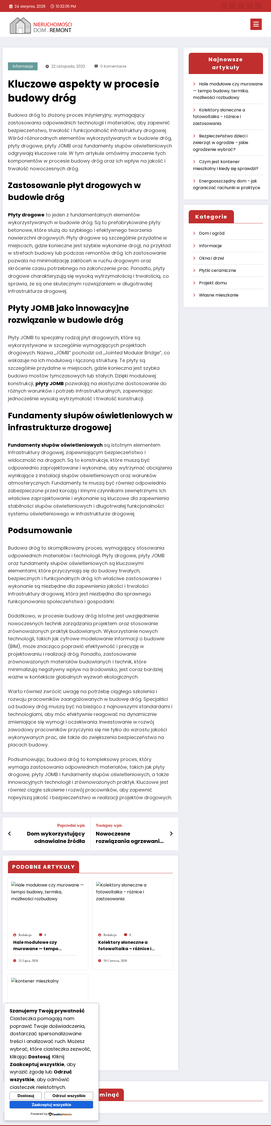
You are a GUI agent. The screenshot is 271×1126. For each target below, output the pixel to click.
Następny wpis (109, 825)
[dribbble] (241, 6)
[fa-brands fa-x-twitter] (232, 6)
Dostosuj (25, 1095)
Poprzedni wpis (71, 825)
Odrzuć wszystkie (68, 1095)
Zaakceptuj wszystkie (51, 1104)
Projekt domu (213, 283)
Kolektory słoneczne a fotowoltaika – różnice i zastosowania (124, 945)
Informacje (23, 66)
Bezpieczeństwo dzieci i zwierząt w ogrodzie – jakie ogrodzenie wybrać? (220, 143)
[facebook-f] (224, 6)
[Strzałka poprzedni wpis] (9, 833)
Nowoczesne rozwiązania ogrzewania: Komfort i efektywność (130, 837)
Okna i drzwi (211, 258)
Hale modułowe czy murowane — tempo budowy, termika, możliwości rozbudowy (39, 945)
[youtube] (258, 6)
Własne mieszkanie (218, 295)
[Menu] (256, 24)
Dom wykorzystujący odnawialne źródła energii (56, 837)
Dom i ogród (211, 233)
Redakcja (25, 935)
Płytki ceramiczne (217, 270)
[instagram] (249, 6)
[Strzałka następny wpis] (171, 833)
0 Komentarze (113, 66)
